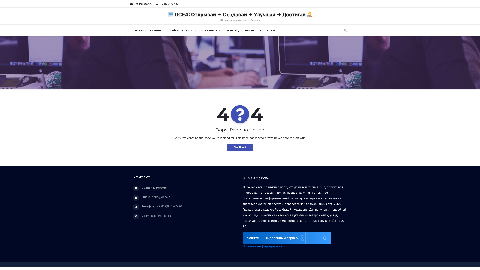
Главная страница (148, 30)
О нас (271, 30)
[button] (345, 30)
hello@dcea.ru (143, 3)
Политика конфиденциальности (264, 246)
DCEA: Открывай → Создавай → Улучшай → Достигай (240, 17)
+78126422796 (169, 3)
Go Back (240, 147)
